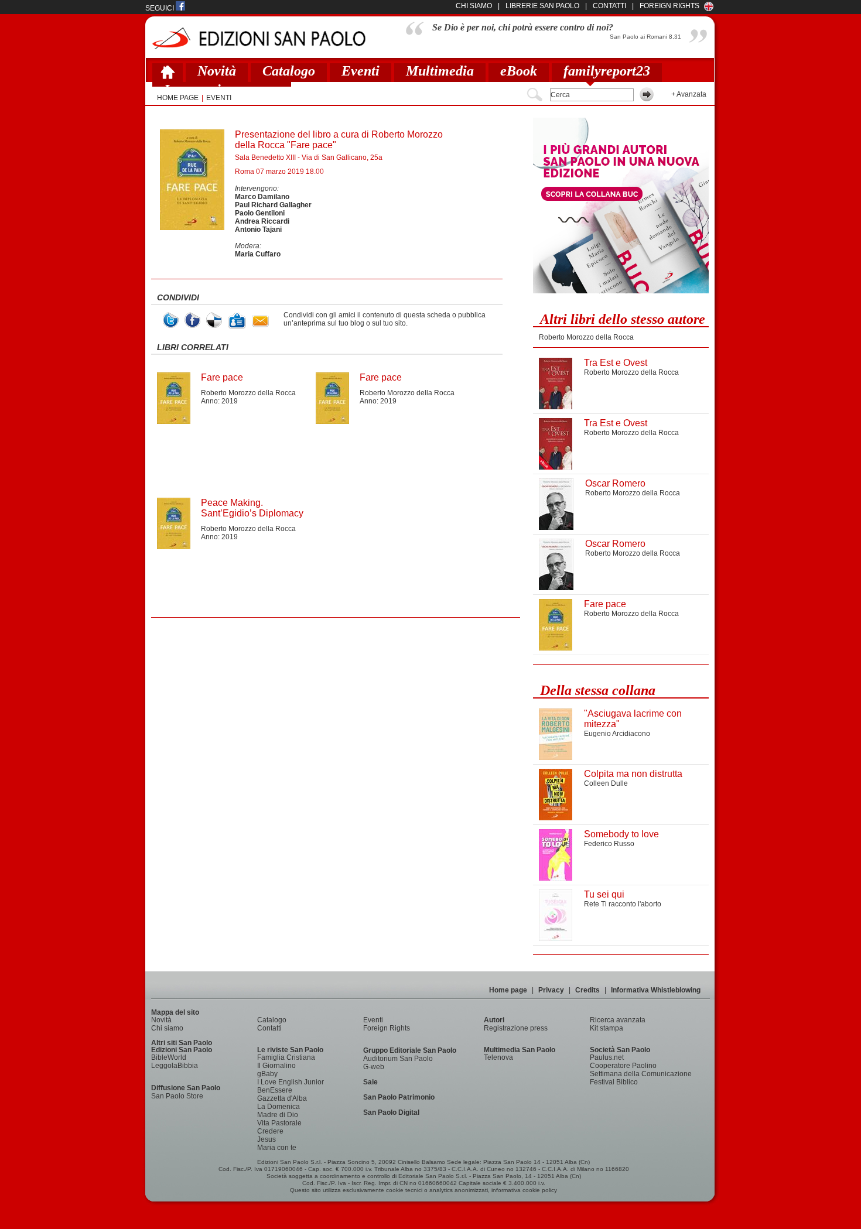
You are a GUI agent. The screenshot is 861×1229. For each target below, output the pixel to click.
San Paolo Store (177, 1096)
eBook (518, 70)
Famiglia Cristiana (286, 1057)
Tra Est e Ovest (615, 363)
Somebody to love (621, 834)
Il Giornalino (276, 1066)
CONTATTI (609, 6)
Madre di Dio (277, 1115)
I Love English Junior (290, 1082)
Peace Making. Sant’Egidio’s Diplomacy (252, 508)
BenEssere (274, 1090)
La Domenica (278, 1107)
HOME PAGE (178, 98)
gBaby (267, 1074)
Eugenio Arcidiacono (617, 734)
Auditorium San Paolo (398, 1059)
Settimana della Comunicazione (641, 1074)
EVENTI (218, 98)
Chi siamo (167, 1028)
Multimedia (440, 70)
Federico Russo (609, 844)
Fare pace (222, 377)
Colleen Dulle (606, 783)
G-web (373, 1067)
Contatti (269, 1028)
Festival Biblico (614, 1082)
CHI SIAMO (474, 6)
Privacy (551, 990)
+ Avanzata (688, 94)
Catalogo (288, 70)
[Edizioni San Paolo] (258, 38)
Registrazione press (516, 1028)
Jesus (266, 1139)
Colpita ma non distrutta (633, 774)
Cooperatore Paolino (623, 1066)
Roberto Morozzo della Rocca (248, 393)
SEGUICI (160, 8)
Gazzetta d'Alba (282, 1098)
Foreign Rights (669, 6)
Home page (508, 990)
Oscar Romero (615, 483)
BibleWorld (168, 1057)
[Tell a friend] (260, 321)
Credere (270, 1131)
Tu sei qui (604, 894)
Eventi (360, 70)
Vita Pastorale (279, 1123)
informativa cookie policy (524, 1190)
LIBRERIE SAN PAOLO (542, 6)
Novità (216, 70)
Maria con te (276, 1148)
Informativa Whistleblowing (656, 990)
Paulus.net (607, 1057)
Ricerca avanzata (617, 1020)
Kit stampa (606, 1028)
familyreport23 (606, 70)
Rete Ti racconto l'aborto (622, 904)
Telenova (498, 1057)
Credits (587, 990)
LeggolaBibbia (174, 1066)
